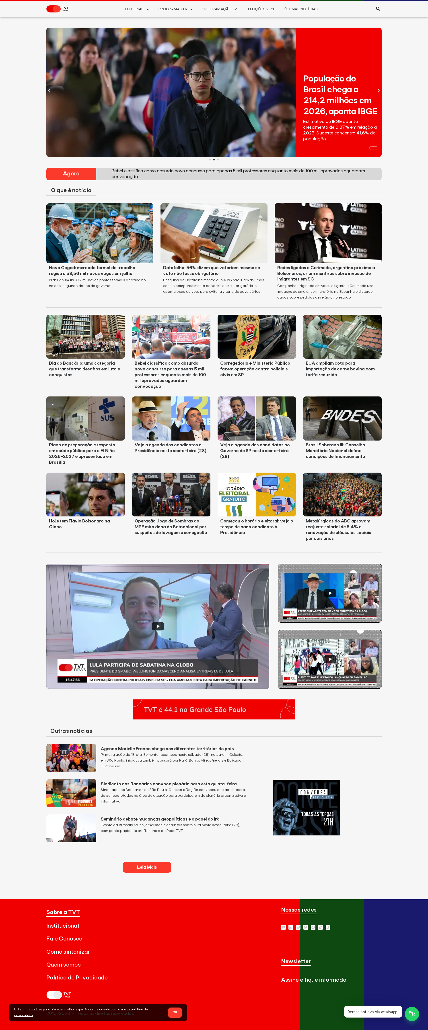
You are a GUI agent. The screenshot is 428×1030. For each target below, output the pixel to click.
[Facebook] (313, 927)
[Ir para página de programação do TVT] (214, 718)
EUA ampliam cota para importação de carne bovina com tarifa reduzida (340, 369)
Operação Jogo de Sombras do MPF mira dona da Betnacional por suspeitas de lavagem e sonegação (171, 527)
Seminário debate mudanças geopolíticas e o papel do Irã (160, 819)
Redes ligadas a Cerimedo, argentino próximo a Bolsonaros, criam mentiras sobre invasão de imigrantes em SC (326, 274)
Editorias (134, 9)
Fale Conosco (64, 939)
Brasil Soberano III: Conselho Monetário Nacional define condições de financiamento (335, 451)
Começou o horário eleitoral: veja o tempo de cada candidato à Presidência (256, 527)
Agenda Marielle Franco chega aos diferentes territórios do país (167, 749)
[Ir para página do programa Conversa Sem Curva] (306, 834)
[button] (378, 8)
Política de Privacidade (77, 978)
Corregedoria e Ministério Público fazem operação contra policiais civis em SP (255, 369)
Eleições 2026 (262, 9)
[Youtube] (283, 927)
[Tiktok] (320, 927)
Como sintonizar (68, 952)
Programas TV (172, 9)
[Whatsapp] (290, 927)
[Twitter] (305, 927)
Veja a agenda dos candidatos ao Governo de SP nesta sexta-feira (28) (255, 451)
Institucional (62, 926)
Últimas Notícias (301, 9)
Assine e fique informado (313, 980)
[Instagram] (298, 927)
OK (175, 1012)
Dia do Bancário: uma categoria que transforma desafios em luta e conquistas (84, 369)
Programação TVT (220, 9)
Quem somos (63, 965)
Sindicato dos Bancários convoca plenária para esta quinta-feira (169, 784)
